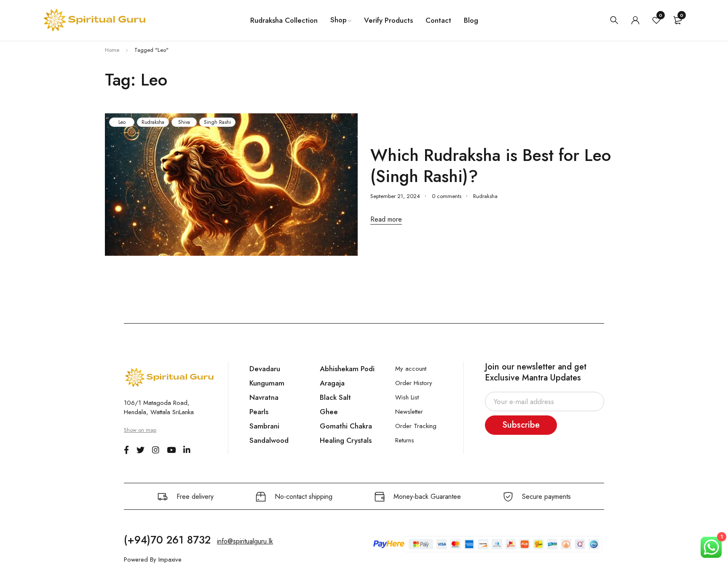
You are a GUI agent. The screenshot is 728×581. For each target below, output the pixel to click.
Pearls (258, 412)
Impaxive (170, 559)
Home (112, 50)
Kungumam (266, 383)
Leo (122, 122)
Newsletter (409, 411)
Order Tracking (415, 426)
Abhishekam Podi (347, 369)
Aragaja (332, 383)
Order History (413, 383)
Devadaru (264, 369)
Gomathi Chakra (346, 426)
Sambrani (264, 426)
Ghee (329, 412)
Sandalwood (269, 440)
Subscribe (521, 425)
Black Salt (335, 397)
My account (410, 368)
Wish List (407, 397)
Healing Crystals (346, 440)
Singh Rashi (217, 122)
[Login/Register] (635, 20)
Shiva (184, 122)
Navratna (263, 397)
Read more (386, 219)
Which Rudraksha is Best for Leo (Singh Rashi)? (490, 165)
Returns (404, 440)
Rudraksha (153, 122)
